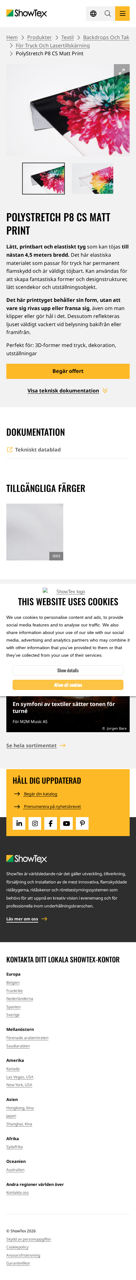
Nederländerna (19, 998)
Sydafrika (14, 1146)
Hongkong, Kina (20, 1107)
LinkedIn (19, 823)
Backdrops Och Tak (106, 37)
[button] (108, 13)
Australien (15, 1169)
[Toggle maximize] (122, 71)
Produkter (39, 37)
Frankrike (14, 990)
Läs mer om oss (22, 919)
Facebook (50, 823)
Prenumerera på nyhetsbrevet (52, 806)
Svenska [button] (93, 13)
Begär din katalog (40, 794)
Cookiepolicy (17, 1247)
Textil (67, 37)
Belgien (13, 982)
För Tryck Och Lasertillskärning (53, 45)
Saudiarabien (18, 1046)
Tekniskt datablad (38, 449)
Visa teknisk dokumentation (63, 390)
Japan (11, 1115)
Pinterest (82, 823)
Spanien (13, 1006)
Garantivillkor (18, 1263)
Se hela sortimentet (31, 745)
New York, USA (19, 1084)
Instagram (34, 823)
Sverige (13, 1014)
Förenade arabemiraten (27, 1037)
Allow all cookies (68, 684)
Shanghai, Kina (19, 1124)
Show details (68, 670)
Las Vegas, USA (20, 1077)
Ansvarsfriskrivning (23, 1255)
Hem (12, 37)
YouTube (66, 823)
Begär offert (68, 371)
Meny (122, 13)
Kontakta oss (17, 1192)
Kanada (13, 1068)
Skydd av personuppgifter (28, 1239)
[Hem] (26, 13)
